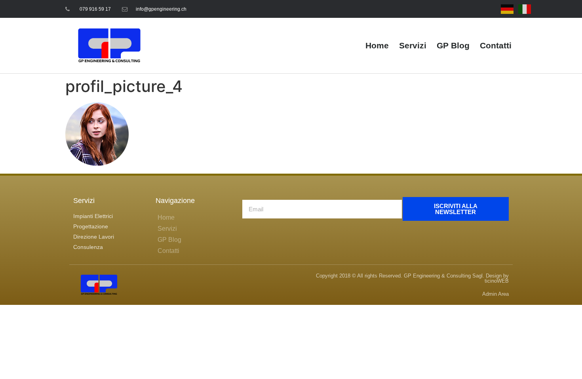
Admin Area (495, 294)
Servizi (412, 45)
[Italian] (525, 9)
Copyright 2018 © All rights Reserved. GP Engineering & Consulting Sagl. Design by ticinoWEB (412, 278)
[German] (507, 9)
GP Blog (453, 45)
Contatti (496, 45)
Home (377, 45)
